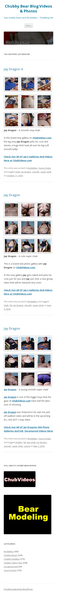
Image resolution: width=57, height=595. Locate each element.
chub (17, 171)
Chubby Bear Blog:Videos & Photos (28, 9)
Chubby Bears (10, 555)
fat (11, 305)
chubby (18, 442)
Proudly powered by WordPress (18, 589)
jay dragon (26, 171)
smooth (35, 171)
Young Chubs (44, 168)
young (27, 446)
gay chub (31, 442)
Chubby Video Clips (13, 562)
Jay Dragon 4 (13, 69)
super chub (45, 171)
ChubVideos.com (42, 137)
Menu (28, 25)
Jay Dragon (12, 195)
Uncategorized (11, 566)
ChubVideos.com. (26, 267)
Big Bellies (32, 168)
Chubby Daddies (12, 559)
